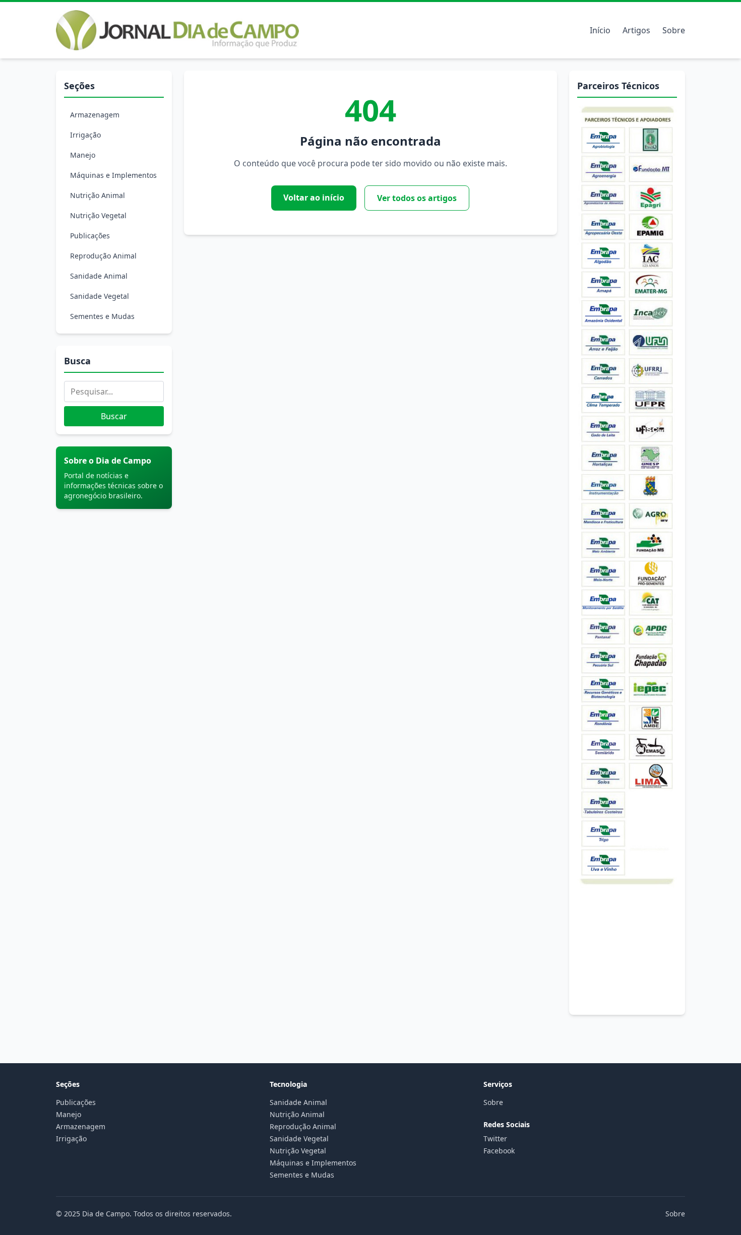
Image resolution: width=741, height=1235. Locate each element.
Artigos (636, 30)
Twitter (495, 1138)
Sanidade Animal (99, 276)
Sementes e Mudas (102, 316)
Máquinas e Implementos (113, 175)
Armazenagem (94, 114)
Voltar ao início (313, 197)
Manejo (82, 155)
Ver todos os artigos (417, 198)
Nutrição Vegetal (98, 215)
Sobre (673, 30)
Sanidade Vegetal (99, 296)
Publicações (90, 235)
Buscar (114, 416)
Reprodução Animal (103, 256)
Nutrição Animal (97, 195)
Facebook (499, 1150)
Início (600, 30)
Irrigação (85, 135)
